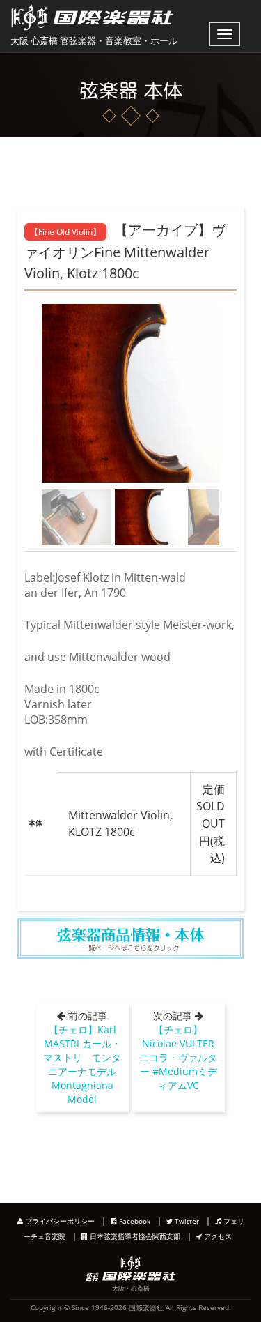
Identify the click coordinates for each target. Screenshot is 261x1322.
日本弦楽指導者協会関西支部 (134, 1236)
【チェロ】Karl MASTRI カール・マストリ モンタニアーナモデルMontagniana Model (82, 1064)
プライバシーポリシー (59, 1221)
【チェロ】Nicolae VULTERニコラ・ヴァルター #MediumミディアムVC (178, 1057)
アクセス (217, 1236)
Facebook (133, 1221)
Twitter (186, 1221)
